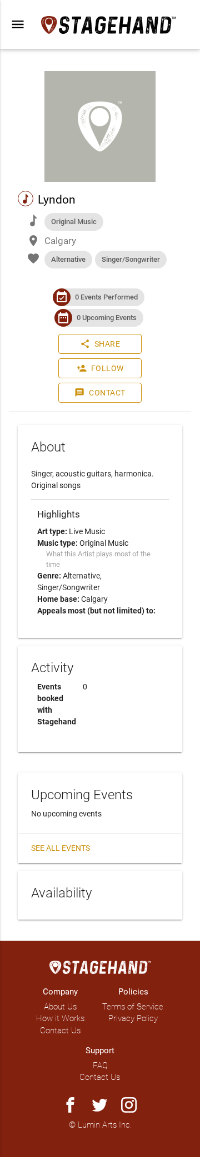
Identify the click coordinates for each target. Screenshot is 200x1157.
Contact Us (60, 1031)
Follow (100, 368)
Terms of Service (132, 1007)
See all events (60, 848)
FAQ (100, 1065)
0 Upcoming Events (107, 317)
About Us (60, 1007)
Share (100, 344)
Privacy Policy (133, 1018)
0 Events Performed (106, 297)
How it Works (60, 1018)
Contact (100, 393)
